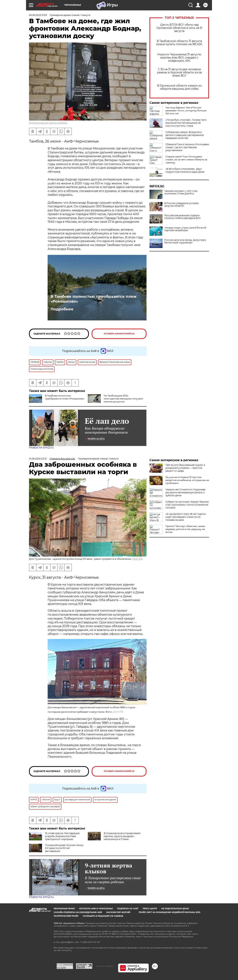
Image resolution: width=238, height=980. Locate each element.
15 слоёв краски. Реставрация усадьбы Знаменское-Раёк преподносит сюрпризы (62, 836)
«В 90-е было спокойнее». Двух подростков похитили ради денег (185, 170)
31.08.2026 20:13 (37, 458)
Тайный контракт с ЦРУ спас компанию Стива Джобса (181, 192)
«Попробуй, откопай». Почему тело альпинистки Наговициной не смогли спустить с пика (186, 122)
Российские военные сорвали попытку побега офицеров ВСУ (182, 216)
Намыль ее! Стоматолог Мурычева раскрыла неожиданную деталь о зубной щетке (185, 492)
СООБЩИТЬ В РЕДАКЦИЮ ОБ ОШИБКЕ (103, 916)
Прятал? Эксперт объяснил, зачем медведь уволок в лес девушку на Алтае (185, 529)
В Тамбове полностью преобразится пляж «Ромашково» (93, 299)
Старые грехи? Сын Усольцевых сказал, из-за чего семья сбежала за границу (186, 159)
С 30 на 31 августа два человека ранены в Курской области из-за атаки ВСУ (179, 72)
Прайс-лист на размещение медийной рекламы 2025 (169, 912)
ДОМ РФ (137, 558)
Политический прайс (66, 916)
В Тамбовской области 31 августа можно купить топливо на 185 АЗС (179, 43)
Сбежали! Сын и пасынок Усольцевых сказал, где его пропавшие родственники (187, 147)
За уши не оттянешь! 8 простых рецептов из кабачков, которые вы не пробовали (187, 480)
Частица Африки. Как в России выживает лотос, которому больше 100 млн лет (185, 110)
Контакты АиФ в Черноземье (96, 908)
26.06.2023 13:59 (38, 15)
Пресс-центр (150, 908)
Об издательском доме (175, 908)
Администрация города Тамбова (48, 122)
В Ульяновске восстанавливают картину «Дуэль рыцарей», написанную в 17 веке (122, 836)
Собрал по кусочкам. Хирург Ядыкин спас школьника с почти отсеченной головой (187, 504)
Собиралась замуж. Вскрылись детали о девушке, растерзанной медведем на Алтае (184, 135)
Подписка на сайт (127, 908)
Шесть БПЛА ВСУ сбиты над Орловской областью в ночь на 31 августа (179, 28)
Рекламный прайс (64, 908)
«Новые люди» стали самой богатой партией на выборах (185, 229)
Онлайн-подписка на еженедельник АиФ (78, 912)
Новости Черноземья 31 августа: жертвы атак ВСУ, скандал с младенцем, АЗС (179, 57)
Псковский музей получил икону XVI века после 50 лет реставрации (64, 848)
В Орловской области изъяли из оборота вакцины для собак (179, 87)
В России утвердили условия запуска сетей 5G (181, 204)
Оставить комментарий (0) (119, 333)
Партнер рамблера (105, 966)
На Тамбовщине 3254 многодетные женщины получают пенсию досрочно (123, 398)
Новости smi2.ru (41, 447)
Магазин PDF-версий (118, 912)
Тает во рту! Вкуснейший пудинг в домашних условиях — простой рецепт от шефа (185, 468)
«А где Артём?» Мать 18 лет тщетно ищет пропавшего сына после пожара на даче (185, 517)
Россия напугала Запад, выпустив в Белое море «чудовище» (185, 241)
